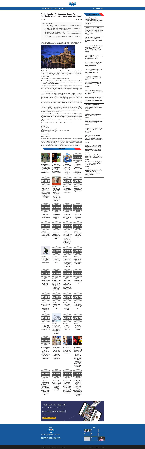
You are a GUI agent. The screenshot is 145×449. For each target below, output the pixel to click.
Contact (102, 447)
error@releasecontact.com (76, 141)
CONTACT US (62, 8)
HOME (43, 8)
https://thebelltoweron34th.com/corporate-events (61, 122)
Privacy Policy (91, 447)
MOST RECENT (48, 8)
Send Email (46, 127)
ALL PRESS (55, 8)
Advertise (97, 447)
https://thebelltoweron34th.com (62, 78)
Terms (86, 447)
